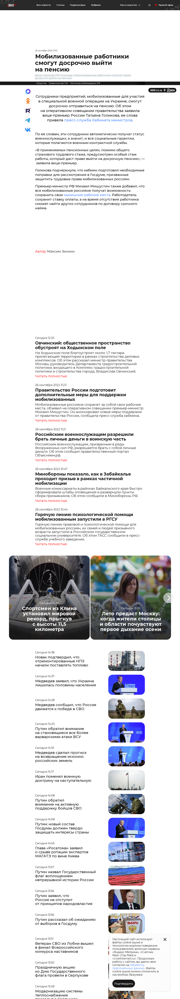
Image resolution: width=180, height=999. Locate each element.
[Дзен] (162, 90)
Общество (41, 83)
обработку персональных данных (128, 966)
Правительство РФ (58, 83)
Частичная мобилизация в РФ (85, 83)
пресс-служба (78, 120)
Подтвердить (123, 983)
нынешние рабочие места (87, 195)
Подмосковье (78, 5)
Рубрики (96, 5)
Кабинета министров (112, 120)
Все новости (44, 5)
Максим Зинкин (61, 251)
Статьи (60, 5)
